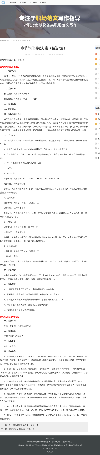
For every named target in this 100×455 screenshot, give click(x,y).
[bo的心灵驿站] (3, 3)
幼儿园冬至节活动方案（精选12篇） (24, 425)
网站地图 (50, 452)
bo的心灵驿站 (5, 41)
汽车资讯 (43, 3)
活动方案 (25, 41)
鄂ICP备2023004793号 (50, 449)
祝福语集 (13, 3)
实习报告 (33, 3)
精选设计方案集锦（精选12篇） (22, 429)
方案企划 (23, 3)
